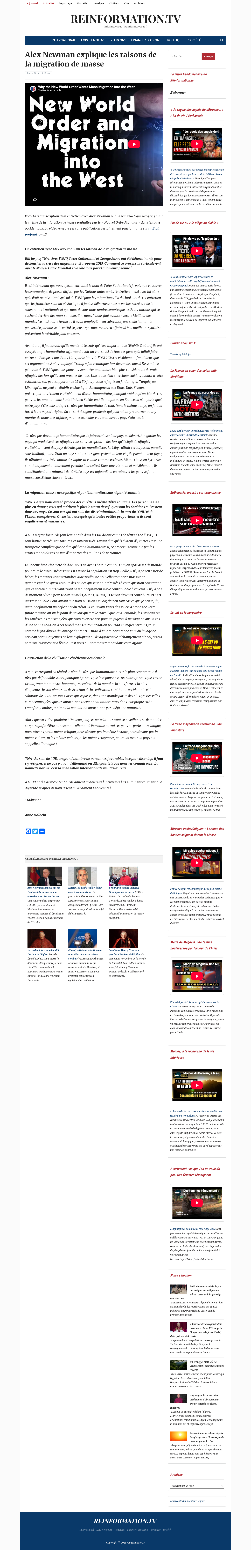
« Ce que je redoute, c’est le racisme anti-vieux (194, 546)
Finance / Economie (146, 40)
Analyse (99, 3)
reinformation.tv (126, 18)
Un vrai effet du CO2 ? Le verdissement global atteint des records (207, 1366)
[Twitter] (1, 19)
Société (194, 40)
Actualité (48, 3)
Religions (118, 40)
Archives (139, 3)
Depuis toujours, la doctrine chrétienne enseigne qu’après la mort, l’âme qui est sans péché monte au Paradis (196, 671)
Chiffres (114, 3)
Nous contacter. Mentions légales (187, 1501)
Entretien (83, 3)
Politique (175, 40)
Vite (126, 3)
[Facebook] (1, 18)
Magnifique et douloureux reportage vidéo (193, 1228)
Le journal (31, 3)
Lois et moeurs (93, 40)
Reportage (65, 3)
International (64, 40)
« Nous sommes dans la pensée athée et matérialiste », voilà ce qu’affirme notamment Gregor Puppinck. (195, 281)
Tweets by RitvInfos (180, 354)
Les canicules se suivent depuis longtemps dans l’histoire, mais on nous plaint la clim (207, 1437)
